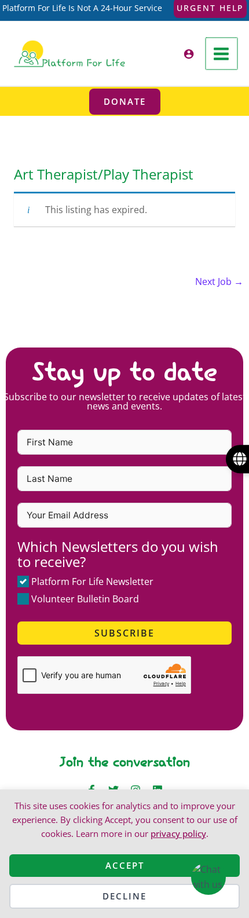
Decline (124, 896)
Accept (124, 865)
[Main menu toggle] (221, 54)
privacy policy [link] (178, 833)
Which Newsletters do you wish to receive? (117, 554)
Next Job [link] (219, 281)
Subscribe (124, 633)
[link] (69, 52)
